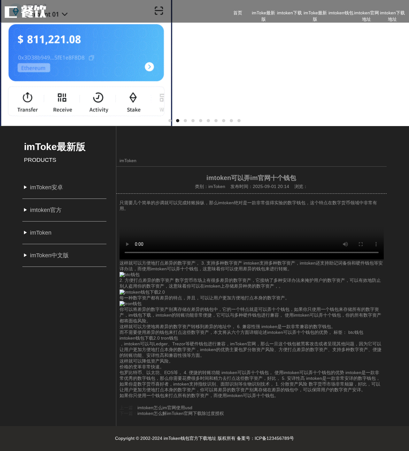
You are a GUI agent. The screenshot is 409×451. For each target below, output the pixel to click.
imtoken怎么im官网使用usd (164, 407)
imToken (128, 160)
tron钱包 (169, 338)
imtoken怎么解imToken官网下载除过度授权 (180, 413)
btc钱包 (355, 332)
